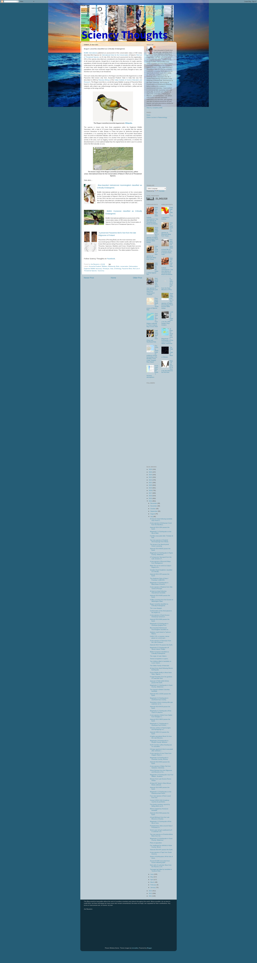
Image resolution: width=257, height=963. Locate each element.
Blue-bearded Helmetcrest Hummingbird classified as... (159, 628)
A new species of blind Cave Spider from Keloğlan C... (161, 715)
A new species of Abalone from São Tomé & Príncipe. (161, 587)
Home (113, 278)
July (151, 516)
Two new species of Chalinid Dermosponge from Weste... (159, 540)
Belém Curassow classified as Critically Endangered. (159, 652)
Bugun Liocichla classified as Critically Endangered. (159, 604)
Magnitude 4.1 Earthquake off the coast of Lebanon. (160, 711)
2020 (150, 485)
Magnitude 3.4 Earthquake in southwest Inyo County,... (159, 698)
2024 (150, 474)
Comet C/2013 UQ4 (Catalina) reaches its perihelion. (159, 801)
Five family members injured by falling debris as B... (160, 805)
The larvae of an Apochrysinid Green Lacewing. (159, 545)
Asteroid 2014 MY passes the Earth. (161, 849)
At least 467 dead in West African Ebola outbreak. (160, 784)
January (153, 887)
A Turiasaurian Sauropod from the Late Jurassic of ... (160, 557)
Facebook (111, 259)
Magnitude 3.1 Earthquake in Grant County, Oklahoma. (161, 686)
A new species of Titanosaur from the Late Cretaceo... (160, 641)
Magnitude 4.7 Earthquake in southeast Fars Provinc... (159, 724)
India (111, 268)
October (153, 508)
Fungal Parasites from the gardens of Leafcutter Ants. (161, 677)
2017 (150, 493)
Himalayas (106, 268)
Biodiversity (111, 266)
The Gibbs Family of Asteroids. (159, 665)
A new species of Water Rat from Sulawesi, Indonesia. (160, 767)
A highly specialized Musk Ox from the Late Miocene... (161, 737)
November (153, 506)
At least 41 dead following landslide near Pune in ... (161, 519)
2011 (150, 896)
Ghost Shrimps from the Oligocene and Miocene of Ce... (161, 771)
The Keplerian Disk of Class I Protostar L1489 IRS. (159, 579)
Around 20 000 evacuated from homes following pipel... (160, 861)
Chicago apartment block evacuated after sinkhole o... (161, 750)
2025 (150, 472)
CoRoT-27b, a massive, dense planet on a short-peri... (159, 637)
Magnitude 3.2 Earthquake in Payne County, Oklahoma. (161, 553)
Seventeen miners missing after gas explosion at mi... (161, 703)
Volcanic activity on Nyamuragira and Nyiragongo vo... (160, 728)
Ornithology (117, 268)
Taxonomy (101, 270)
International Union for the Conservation (115, 55)
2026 (150, 469)
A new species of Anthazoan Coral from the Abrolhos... (161, 523)
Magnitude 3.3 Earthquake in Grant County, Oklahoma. (161, 839)
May (151, 877)
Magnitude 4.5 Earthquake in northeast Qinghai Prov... (159, 624)
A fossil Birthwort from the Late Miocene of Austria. (159, 818)
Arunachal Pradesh (95, 266)
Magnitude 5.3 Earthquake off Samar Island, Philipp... (159, 648)
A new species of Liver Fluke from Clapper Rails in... (160, 754)
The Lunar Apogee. (156, 608)
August (152, 514)
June (152, 874)
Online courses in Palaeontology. (157, 117)
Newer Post (89, 278)
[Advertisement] (160, 152)
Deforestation (133, 266)
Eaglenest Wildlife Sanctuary (93, 268)
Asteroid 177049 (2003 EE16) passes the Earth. (159, 681)
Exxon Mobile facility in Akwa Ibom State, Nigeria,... (161, 673)
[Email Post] (109, 264)
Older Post (137, 278)
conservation (124, 266)
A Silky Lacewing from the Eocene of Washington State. (161, 600)
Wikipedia (128, 123)
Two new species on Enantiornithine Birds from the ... (161, 835)
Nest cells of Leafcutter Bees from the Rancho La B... (160, 865)
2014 (150, 501)
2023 (150, 477)
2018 (150, 490)
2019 (150, 488)
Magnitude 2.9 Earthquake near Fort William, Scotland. (161, 775)
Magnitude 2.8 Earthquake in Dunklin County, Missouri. (159, 741)
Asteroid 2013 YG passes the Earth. (161, 645)
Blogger (149, 948)
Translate (161, 191)
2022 (150, 480)
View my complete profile (154, 107)
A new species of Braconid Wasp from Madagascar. (160, 562)
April (152, 879)
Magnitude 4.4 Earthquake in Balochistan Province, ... (159, 583)
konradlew (135, 948)
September (154, 511)
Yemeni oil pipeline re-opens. (159, 658)
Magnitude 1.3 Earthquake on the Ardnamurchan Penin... (160, 792)
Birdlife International (90, 53)
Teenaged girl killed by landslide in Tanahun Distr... (161, 870)
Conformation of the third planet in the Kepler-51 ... (161, 611)
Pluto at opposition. (156, 843)
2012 (150, 893)
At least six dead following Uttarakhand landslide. (158, 592)
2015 (150, 498)
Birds (117, 266)
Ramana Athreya (104, 80)
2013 (150, 891)
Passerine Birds (127, 268)
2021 (150, 482)
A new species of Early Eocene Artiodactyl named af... (159, 615)
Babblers (104, 266)
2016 (150, 495)
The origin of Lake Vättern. (158, 656)
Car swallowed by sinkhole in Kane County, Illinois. (161, 846)
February (153, 885)
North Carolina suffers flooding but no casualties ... (161, 745)
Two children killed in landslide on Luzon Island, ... (160, 662)
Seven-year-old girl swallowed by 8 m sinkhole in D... (161, 830)
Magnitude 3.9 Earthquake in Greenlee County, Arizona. (159, 758)
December (153, 503)
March (152, 882)
